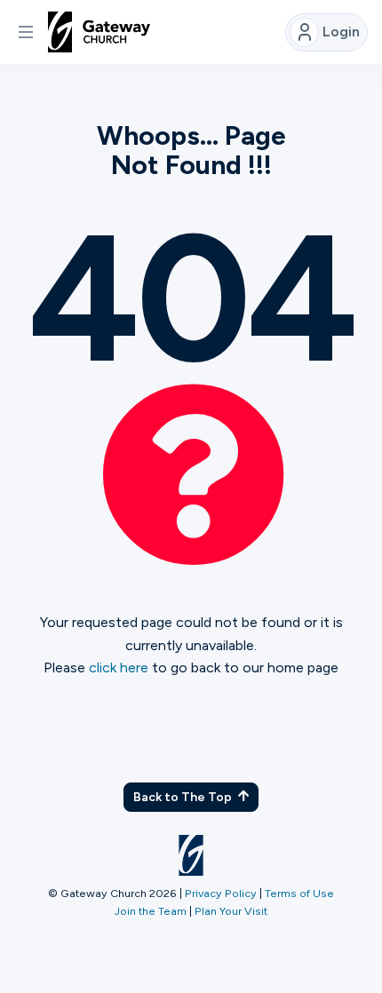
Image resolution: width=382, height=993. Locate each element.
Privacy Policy (221, 893)
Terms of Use (299, 893)
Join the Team (151, 911)
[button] (26, 32)
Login (341, 31)
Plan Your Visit (231, 911)
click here (118, 667)
